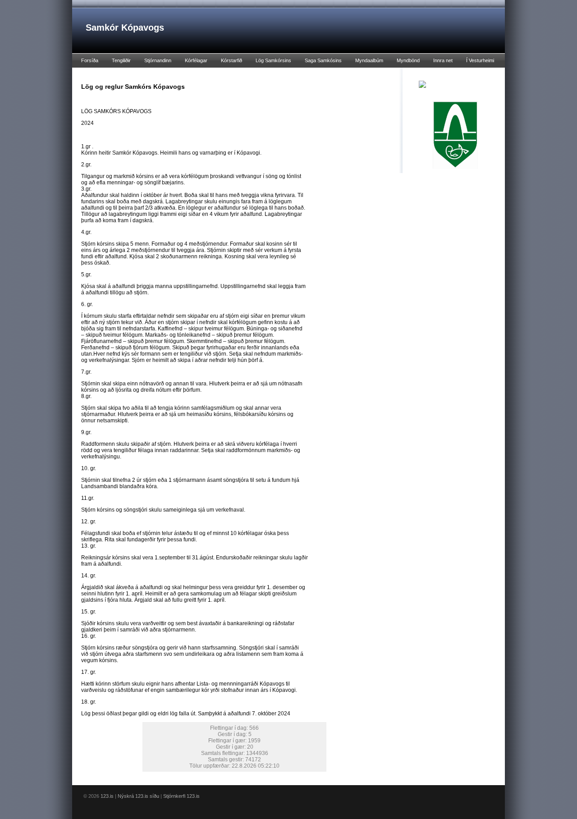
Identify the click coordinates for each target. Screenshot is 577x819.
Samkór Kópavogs (125, 27)
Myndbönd (408, 60)
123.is (107, 796)
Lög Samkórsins (273, 60)
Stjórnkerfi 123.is (181, 796)
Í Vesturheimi (480, 60)
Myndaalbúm (369, 60)
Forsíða (89, 60)
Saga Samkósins (323, 60)
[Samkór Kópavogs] (422, 84)
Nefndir (89, 74)
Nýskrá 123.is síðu (138, 796)
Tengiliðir (121, 60)
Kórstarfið (231, 60)
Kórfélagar (196, 60)
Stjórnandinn (157, 60)
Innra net (443, 60)
